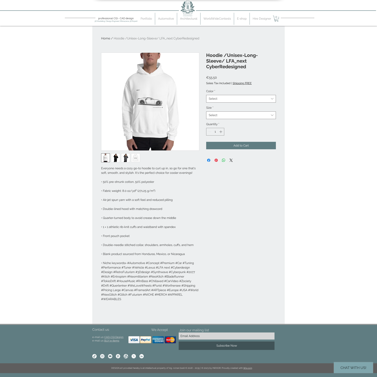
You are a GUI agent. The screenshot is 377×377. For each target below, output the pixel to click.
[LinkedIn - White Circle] (141, 356)
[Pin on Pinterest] (216, 160)
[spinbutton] (215, 131)
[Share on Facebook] (208, 160)
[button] (276, 19)
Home (105, 38)
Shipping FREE (242, 83)
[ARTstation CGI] (126, 356)
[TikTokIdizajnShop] (94, 356)
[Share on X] (231, 160)
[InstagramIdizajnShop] (102, 356)
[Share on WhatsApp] (223, 160)
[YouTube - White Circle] (110, 356)
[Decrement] (209, 131)
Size (209, 107)
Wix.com (247, 368)
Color (210, 91)
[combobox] (241, 99)
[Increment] (221, 131)
